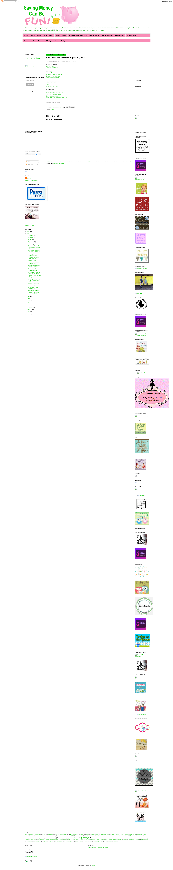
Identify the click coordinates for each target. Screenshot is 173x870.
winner (105, 841)
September (31, 242)
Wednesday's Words (98, 841)
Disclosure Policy (60, 41)
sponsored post (37, 841)
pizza (106, 839)
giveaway (52, 109)
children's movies (124, 834)
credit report (60, 835)
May (29, 300)
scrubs (142, 839)
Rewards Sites (119, 35)
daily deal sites (79, 836)
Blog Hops (44, 834)
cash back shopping (105, 834)
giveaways (85, 838)
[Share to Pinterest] (74, 107)
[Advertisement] (46, 47)
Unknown (54, 107)
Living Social (33, 839)
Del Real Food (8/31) (32, 57)
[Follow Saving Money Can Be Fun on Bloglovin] (33, 155)
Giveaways (27, 41)
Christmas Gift (132, 834)
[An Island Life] (141, 373)
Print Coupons (48, 35)
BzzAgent (93, 834)
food (128, 835)
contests (32, 835)
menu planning (41, 839)
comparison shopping (141, 834)
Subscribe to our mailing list (35, 77)
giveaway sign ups (73, 838)
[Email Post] (64, 107)
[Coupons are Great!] (141, 693)
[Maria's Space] (140, 433)
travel (81, 841)
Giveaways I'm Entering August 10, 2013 (33, 284)
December (31, 235)
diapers (103, 835)
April (29, 303)
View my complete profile (31, 180)
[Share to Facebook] (72, 107)
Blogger (93, 865)
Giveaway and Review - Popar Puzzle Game (34, 266)
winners (110, 841)
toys (77, 841)
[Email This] (67, 107)
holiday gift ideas (117, 837)
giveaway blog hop (63, 837)
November (31, 237)
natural (69, 839)
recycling (119, 839)
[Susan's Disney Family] (141, 416)
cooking (37, 835)
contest (26, 835)
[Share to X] (70, 107)
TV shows (85, 841)
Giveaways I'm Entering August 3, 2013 (33, 293)
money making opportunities (52, 839)
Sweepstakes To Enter (33, 290)
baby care (31, 834)
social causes (29, 841)
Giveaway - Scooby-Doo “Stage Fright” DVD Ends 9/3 (34, 280)
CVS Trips (49, 41)
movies (61, 839)
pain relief (88, 839)
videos (90, 841)
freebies (132, 836)
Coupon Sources (94, 35)
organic (82, 839)
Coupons (52, 836)
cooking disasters (44, 835)
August (30, 244)
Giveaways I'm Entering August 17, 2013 (33, 269)
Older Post (128, 161)
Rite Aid (137, 839)
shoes (146, 839)
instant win (137, 837)
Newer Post (49, 161)
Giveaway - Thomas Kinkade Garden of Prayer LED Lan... (35, 247)
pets (98, 839)
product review (112, 839)
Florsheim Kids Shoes (52, 67)
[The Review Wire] (141, 714)
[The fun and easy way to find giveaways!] (141, 179)
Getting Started (39, 837)
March (29, 305)
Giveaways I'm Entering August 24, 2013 (33, 258)
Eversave (123, 835)
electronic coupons (115, 835)
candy (97, 834)
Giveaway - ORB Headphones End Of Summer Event (33, 262)
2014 (28, 231)
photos (102, 839)
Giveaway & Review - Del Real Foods (34, 288)
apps (26, 834)
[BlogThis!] (69, 107)
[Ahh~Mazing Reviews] (141, 268)
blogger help (50, 834)
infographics (131, 837)
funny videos (139, 835)
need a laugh (76, 839)
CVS (72, 836)
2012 (28, 312)
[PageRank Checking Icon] (28, 861)
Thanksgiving (68, 841)
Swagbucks (51, 841)
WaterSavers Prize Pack (52, 77)
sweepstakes (58, 841)
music (65, 839)
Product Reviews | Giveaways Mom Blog (98, 847)
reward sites (131, 839)
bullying (87, 834)
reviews (125, 839)
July (29, 296)
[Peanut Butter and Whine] (142, 366)
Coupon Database (36, 35)
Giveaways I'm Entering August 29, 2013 (33, 254)
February (30, 307)
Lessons (27, 839)
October (30, 239)
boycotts (82, 834)
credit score (66, 835)
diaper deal (97, 835)
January (30, 309)
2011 (28, 314)
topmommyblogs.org (30, 225)
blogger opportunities (61, 834)
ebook (107, 835)
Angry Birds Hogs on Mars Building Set (56, 97)
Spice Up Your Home (51, 72)
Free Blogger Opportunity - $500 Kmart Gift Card (34, 251)
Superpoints (44, 841)
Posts (28, 161)
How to (124, 837)
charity (112, 834)
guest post (96, 837)
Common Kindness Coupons (78, 35)
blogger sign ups (74, 834)
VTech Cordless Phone (52, 86)
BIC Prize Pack (50, 66)
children (117, 834)
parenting (93, 839)
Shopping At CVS (107, 35)
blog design (37, 834)
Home (26, 35)
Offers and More (132, 35)
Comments (30, 164)
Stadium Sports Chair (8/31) (33, 58)
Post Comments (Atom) (58, 163)
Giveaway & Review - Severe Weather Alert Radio (35, 273)
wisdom (115, 841)
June (29, 298)
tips (73, 841)
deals (92, 835)
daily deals (87, 835)
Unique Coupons (61, 35)
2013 (28, 233)
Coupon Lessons (38, 41)
